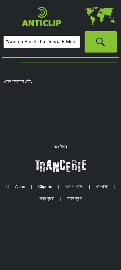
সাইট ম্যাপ (74, 198)
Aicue (20, 186)
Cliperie (45, 186)
